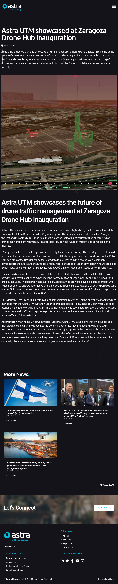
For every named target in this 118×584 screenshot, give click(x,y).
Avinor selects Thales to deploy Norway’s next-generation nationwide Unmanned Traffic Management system (29, 465)
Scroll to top (2, 48)
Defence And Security (16, 558)
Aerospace (11, 562)
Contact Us (68, 547)
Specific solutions (14, 570)
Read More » (11, 420)
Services (67, 539)
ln (14, 546)
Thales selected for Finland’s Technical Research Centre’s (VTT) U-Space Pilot (29, 412)
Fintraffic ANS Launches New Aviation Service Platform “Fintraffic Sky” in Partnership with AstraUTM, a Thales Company (86, 413)
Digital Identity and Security (18, 566)
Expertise (67, 543)
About (66, 536)
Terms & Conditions (106, 579)
